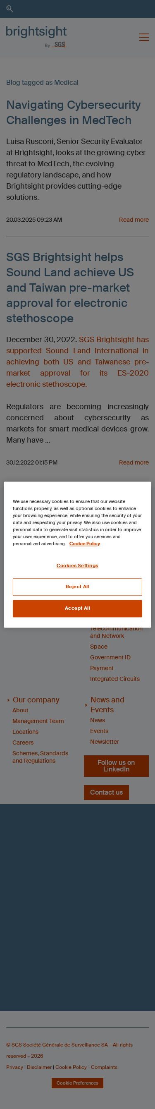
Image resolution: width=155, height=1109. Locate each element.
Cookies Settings (77, 566)
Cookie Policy (84, 544)
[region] (77, 554)
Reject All (78, 587)
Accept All (78, 608)
